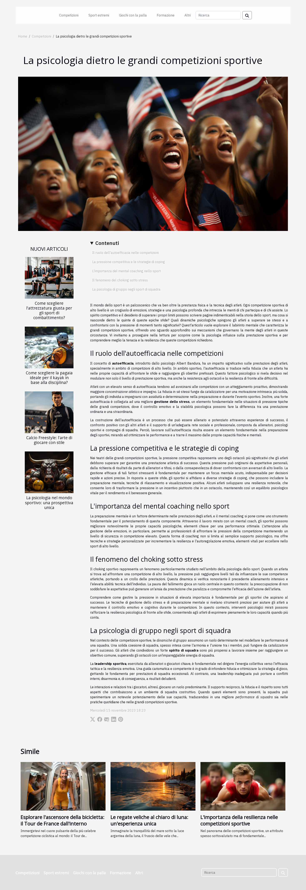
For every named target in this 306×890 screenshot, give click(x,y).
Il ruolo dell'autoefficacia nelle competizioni (125, 253)
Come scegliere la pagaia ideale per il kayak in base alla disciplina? (49, 377)
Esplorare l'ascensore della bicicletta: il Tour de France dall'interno (62, 820)
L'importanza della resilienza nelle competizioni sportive (239, 820)
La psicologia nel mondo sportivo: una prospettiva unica (49, 502)
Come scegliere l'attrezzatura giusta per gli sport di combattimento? (49, 310)
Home (22, 36)
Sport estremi (98, 15)
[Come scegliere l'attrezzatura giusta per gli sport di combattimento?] (49, 277)
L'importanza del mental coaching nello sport (126, 271)
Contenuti (107, 243)
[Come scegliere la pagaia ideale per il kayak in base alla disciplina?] (49, 347)
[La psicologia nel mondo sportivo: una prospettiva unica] (49, 472)
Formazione (165, 15)
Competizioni (68, 15)
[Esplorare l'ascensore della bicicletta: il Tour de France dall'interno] (63, 786)
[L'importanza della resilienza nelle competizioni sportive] (242, 786)
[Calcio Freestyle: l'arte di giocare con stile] (49, 412)
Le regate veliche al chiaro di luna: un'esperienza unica (149, 820)
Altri (187, 15)
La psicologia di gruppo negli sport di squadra (126, 289)
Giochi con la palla (133, 15)
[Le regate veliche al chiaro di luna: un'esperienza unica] (153, 786)
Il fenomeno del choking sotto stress (120, 280)
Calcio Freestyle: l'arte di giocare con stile (49, 440)
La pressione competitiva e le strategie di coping (128, 262)
